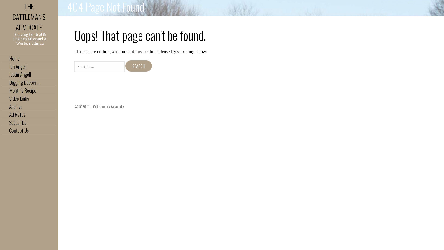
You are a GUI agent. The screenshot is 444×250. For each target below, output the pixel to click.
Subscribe (17, 122)
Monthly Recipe (22, 90)
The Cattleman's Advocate (29, 16)
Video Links (19, 98)
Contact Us (19, 130)
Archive (15, 106)
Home (14, 58)
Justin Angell (20, 74)
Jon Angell (18, 66)
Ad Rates (17, 114)
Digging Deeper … (24, 82)
